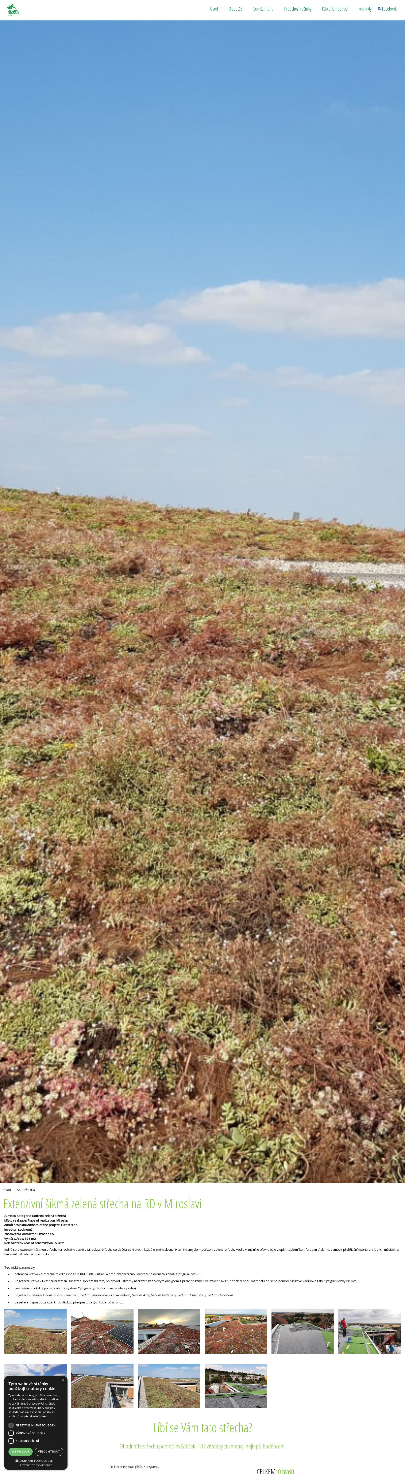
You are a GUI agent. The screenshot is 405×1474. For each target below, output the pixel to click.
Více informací (38, 1416)
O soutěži (236, 8)
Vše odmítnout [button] (49, 1451)
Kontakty (364, 8)
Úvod (214, 8)
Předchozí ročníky (297, 8)
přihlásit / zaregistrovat (146, 1467)
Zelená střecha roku (23, 9)
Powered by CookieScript (36, 1465)
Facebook (389, 8)
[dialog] (36, 1423)
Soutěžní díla (263, 8)
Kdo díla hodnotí (335, 8)
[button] (35, 1461)
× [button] (62, 1380)
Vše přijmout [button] (20, 1451)
